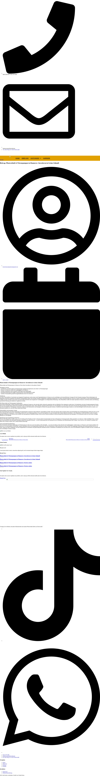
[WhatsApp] (51, 752)
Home (18, 158)
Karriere (46, 158)
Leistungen (35, 158)
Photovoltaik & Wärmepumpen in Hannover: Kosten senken (16, 462)
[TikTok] (51, 640)
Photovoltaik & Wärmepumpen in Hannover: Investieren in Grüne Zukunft (20, 456)
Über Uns (25, 158)
